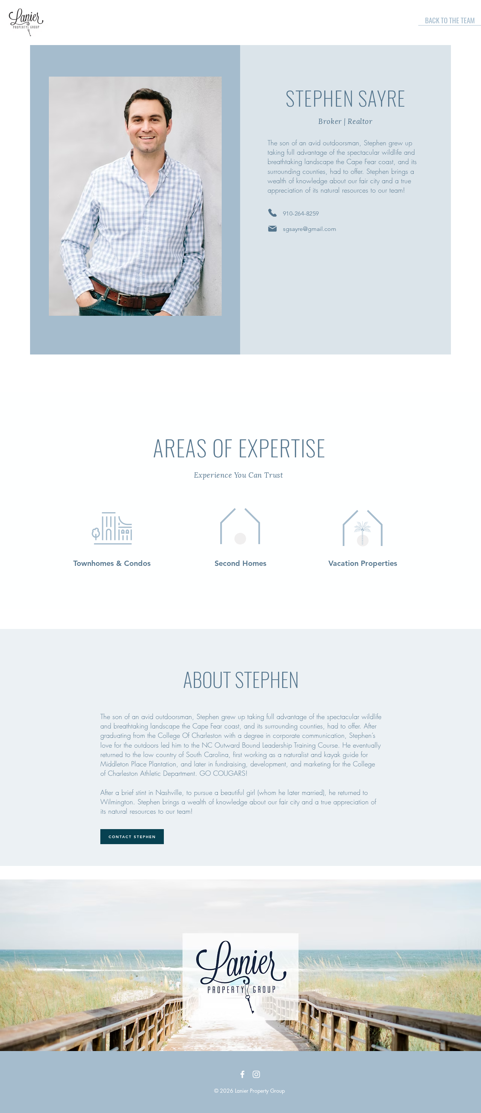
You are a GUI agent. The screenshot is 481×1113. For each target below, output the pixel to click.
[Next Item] (211, 196)
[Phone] (272, 213)
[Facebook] (242, 1074)
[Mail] (272, 229)
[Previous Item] (59, 196)
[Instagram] (256, 1074)
